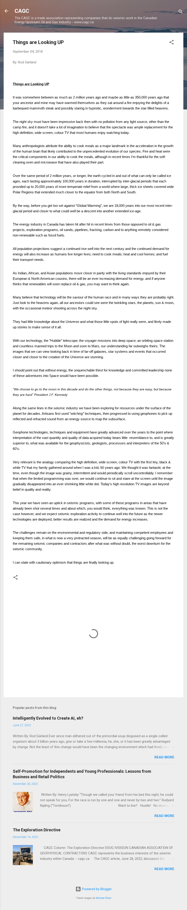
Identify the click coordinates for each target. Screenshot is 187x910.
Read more (164, 757)
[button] (171, 43)
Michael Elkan (103, 898)
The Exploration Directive (36, 829)
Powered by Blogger (96, 889)
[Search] (180, 12)
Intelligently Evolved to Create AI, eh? (48, 718)
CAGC (22, 11)
